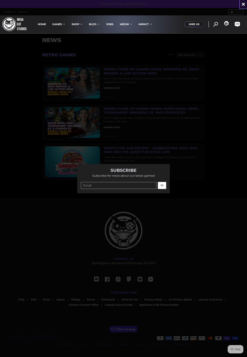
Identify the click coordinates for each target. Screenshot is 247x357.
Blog (93, 24)
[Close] (243, 4)
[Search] (215, 24)
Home (42, 24)
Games (57, 24)
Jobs (109, 24)
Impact (144, 24)
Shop (75, 24)
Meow (124, 24)
